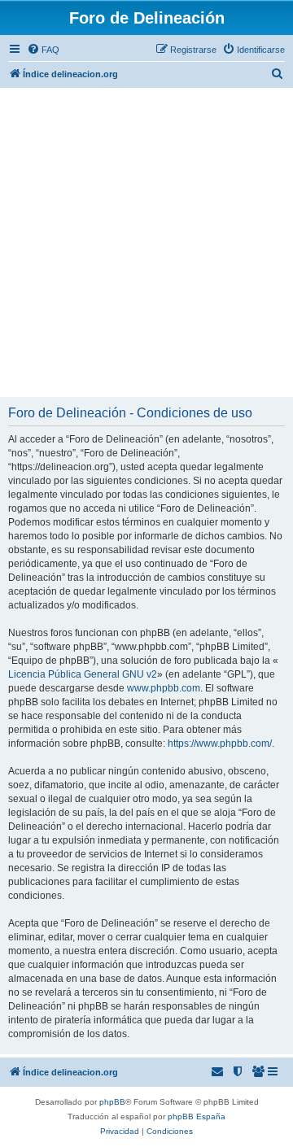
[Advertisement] (146, 242)
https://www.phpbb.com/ (220, 743)
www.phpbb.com (163, 688)
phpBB (112, 1101)
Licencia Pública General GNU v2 (82, 674)
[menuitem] (43, 49)
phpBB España (196, 1116)
